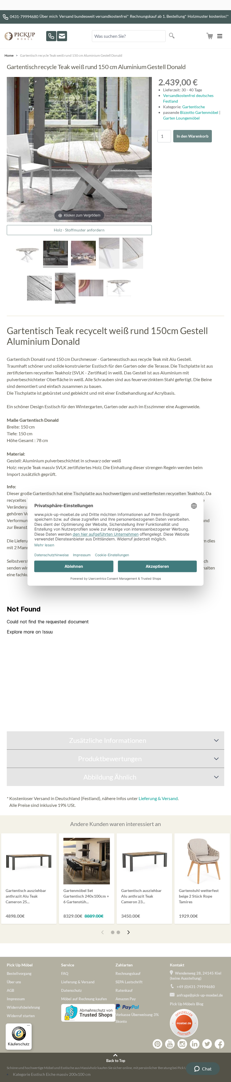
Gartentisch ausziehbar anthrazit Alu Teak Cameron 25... (26, 896)
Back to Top (115, 1060)
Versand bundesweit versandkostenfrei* (94, 16)
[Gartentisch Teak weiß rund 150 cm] (55, 254)
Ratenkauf (124, 990)
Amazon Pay (125, 999)
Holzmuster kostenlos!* (208, 16)
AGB (10, 990)
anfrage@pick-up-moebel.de (200, 995)
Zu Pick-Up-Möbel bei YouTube (170, 1044)
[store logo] (20, 36)
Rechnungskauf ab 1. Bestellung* (158, 16)
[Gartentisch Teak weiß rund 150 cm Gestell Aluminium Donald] (27, 254)
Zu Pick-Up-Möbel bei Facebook (219, 1044)
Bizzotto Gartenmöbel (199, 112)
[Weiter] (128, 932)
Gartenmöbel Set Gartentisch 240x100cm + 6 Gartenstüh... (86, 896)
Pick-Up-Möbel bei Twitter (207, 1044)
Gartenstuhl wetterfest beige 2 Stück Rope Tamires (199, 896)
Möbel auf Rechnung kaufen (84, 999)
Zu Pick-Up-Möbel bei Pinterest (157, 1044)
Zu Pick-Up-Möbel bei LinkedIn (194, 1044)
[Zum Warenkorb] (209, 36)
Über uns (14, 982)
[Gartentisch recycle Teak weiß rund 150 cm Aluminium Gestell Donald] (83, 254)
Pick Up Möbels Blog (186, 1004)
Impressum (16, 999)
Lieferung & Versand (158, 798)
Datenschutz (71, 990)
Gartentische (193, 106)
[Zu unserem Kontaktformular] (62, 36)
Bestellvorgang (19, 973)
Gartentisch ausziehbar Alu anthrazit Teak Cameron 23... (141, 896)
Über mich (48, 16)
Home (9, 55)
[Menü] (28, 1026)
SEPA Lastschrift (129, 982)
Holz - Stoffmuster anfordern (79, 230)
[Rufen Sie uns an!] (51, 36)
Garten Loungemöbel (181, 118)
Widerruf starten (21, 1015)
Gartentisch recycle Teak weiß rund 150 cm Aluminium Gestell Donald (71, 55)
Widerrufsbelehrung (23, 1007)
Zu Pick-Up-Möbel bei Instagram (182, 1044)
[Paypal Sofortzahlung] (142, 1007)
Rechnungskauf (128, 973)
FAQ (64, 973)
